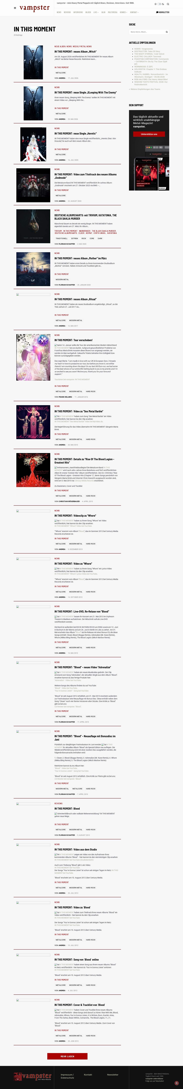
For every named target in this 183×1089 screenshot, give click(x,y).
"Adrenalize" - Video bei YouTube (68, 680)
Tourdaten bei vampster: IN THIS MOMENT (72, 379)
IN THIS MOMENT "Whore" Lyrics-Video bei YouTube (76, 574)
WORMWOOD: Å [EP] (143, 67)
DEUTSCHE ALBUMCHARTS (66, 233)
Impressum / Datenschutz (67, 1076)
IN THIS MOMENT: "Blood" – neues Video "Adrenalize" (83, 667)
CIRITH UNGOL (100, 233)
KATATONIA (112, 233)
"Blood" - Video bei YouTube (66, 688)
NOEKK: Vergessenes (143, 49)
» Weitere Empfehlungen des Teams (144, 89)
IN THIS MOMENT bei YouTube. (67, 868)
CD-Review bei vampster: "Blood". (68, 707)
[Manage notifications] (177, 1083)
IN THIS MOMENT (62, 67)
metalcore (61, 73)
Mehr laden (67, 1056)
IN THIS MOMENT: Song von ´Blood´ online (77, 959)
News (69, 46)
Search (167, 31)
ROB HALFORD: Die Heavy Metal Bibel (151, 79)
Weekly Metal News (82, 46)
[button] (15, 8)
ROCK (84, 238)
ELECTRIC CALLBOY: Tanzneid (147, 56)
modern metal (62, 279)
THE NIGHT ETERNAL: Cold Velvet (149, 54)
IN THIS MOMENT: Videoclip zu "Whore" (75, 515)
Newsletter (112, 1074)
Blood (81, 531)
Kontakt (88, 1074)
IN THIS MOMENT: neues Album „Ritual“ (75, 299)
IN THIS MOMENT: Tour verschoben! (74, 340)
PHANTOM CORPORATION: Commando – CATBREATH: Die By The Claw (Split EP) (151, 61)
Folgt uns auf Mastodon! (154, 1081)
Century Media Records (84, 481)
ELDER (82, 233)
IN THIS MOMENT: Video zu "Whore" (73, 563)
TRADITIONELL (62, 238)
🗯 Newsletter (162, 12)
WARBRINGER (85, 231)
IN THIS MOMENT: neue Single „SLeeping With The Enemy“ (86, 92)
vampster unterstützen (154, 1079)
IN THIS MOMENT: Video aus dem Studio (76, 849)
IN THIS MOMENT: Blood (67, 808)
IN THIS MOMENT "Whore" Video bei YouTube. (73, 526)
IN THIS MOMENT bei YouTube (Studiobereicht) (74, 860)
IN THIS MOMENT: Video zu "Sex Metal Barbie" (79, 411)
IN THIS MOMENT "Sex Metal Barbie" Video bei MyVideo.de (79, 421)
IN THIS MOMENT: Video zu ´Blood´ (73, 907)
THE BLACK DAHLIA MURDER (104, 231)
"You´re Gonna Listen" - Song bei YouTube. (72, 691)
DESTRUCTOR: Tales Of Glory (147, 51)
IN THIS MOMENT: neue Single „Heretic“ (76, 133)
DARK (100, 238)
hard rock (90, 391)
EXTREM (74, 238)
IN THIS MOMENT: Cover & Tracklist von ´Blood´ (80, 1004)
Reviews (58, 803)
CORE (92, 238)
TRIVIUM (58, 231)
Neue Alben (60, 46)
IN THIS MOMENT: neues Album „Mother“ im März (81, 258)
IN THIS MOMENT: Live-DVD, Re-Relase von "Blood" (82, 611)
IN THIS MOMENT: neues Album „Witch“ (75, 51)
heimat (89, 233)
